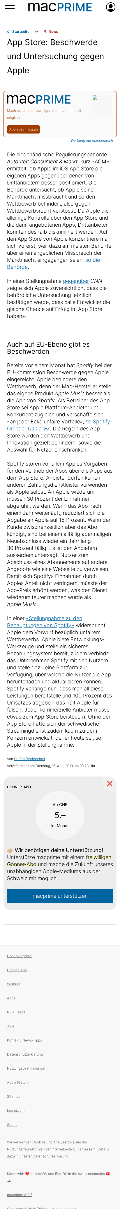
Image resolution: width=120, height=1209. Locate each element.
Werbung (14, 984)
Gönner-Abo (17, 970)
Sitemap (13, 1096)
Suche (12, 1124)
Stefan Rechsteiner (29, 759)
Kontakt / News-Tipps (24, 1040)
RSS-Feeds (16, 1012)
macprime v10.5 (19, 1195)
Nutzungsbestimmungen (26, 1068)
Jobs (11, 1026)
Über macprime (19, 956)
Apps (11, 998)
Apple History (18, 1082)
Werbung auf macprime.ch (92, 140)
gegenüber (76, 281)
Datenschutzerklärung (25, 1054)
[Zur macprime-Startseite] (60, 7)
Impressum (15, 1110)
